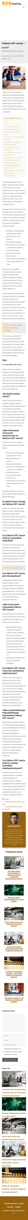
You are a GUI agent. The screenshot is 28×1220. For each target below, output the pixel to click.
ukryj (6, 121)
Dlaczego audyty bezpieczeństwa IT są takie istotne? (14, 899)
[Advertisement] (14, 26)
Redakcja (18, 1207)
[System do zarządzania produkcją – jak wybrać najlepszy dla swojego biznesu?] (14, 1175)
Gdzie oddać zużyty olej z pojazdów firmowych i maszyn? (14, 924)
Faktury (14, 56)
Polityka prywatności (10, 1203)
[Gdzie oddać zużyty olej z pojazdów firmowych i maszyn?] (14, 1126)
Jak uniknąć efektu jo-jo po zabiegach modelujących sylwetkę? (14, 1000)
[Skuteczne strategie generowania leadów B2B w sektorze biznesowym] (14, 1149)
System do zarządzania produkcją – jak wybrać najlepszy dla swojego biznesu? (14, 974)
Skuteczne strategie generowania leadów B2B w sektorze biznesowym (14, 949)
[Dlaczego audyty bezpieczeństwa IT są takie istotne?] (14, 1104)
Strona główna (6, 56)
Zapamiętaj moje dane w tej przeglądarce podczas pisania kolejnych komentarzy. (13, 1051)
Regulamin (10, 1207)
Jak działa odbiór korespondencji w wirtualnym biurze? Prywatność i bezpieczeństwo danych (14, 875)
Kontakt (21, 1203)
